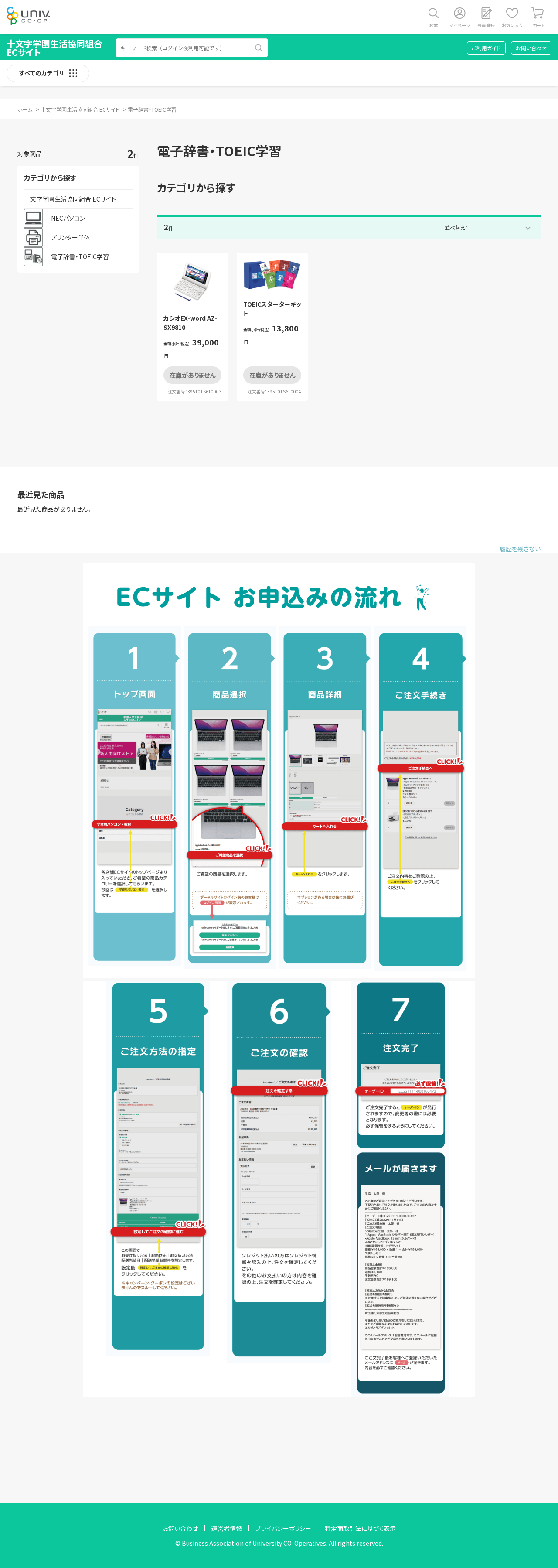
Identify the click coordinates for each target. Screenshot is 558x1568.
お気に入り (512, 25)
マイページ (459, 25)
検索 (433, 25)
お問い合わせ (531, 47)
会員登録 (486, 25)
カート (538, 25)
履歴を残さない (520, 548)
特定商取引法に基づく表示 (360, 1528)
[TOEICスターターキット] (272, 275)
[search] (259, 48)
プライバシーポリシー (283, 1528)
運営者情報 (226, 1528)
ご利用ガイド (486, 47)
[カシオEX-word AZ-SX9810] (192, 282)
